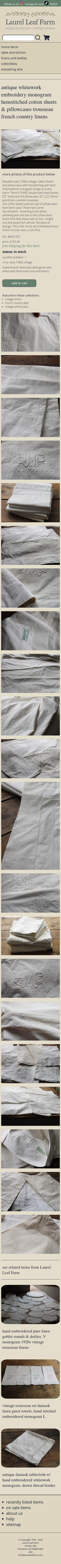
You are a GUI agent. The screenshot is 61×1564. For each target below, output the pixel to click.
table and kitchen (13, 52)
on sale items (18, 1507)
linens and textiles (14, 58)
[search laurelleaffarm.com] (38, 38)
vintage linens (13, 299)
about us (14, 1513)
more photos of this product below (28, 174)
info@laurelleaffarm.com (30, 1555)
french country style (17, 303)
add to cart (19, 283)
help (10, 1519)
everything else (12, 69)
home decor (9, 47)
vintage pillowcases (16, 306)
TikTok (53, 4)
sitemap (13, 1524)
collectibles (9, 64)
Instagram (31, 4)
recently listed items (24, 1502)
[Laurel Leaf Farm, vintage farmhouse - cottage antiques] (30, 20)
